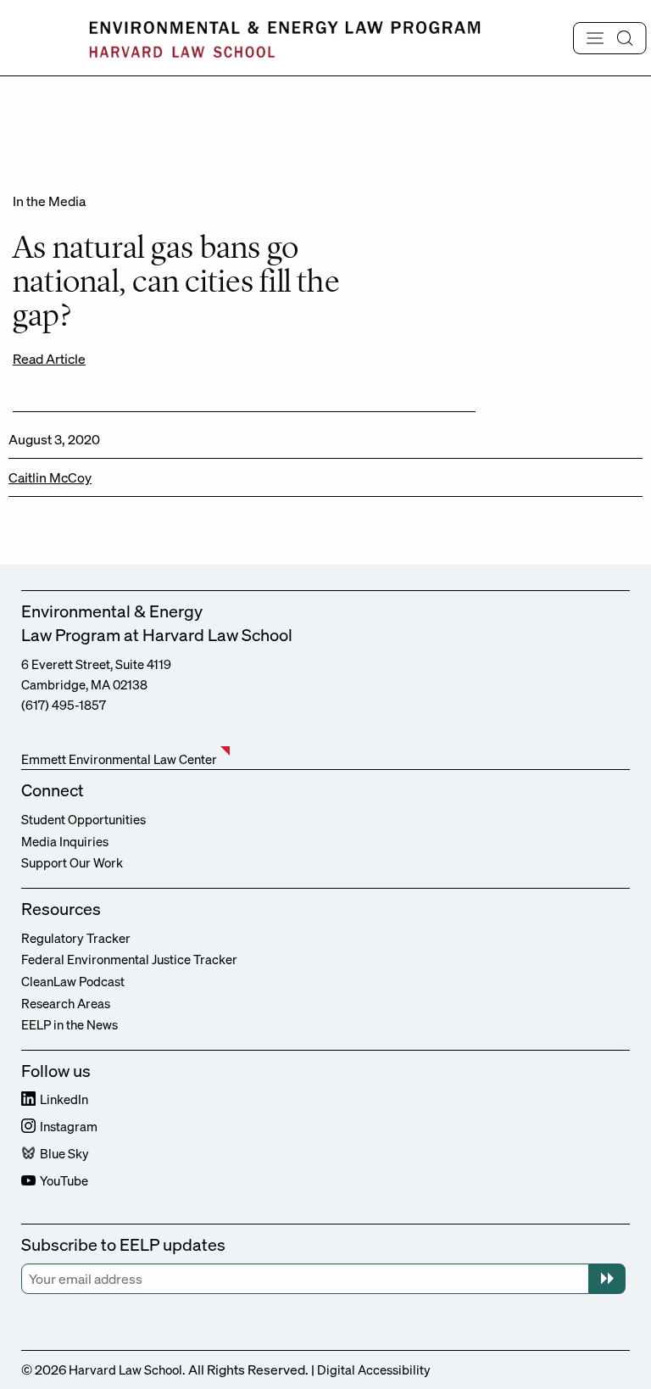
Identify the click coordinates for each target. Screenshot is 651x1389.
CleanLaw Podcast (73, 981)
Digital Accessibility (374, 1369)
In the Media (49, 201)
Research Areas (65, 1003)
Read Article (49, 358)
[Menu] (610, 38)
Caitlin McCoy (50, 477)
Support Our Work (72, 862)
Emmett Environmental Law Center (119, 758)
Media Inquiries (64, 841)
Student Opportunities (83, 819)
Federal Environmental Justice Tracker (129, 959)
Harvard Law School (125, 1369)
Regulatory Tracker (76, 937)
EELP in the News (69, 1024)
